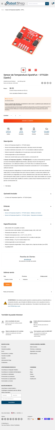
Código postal (43, 276)
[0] (52, 4)
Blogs (31, 372)
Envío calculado (13, 93)
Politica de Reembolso (8, 291)
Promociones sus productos (8, 376)
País (5, 276)
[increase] (19, 115)
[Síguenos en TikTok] (16, 419)
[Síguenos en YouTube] (13, 419)
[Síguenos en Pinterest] (11, 419)
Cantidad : (6, 115)
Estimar (8, 284)
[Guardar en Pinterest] (45, 83)
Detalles (8, 133)
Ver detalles (21, 133)
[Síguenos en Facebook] (2, 419)
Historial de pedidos (6, 349)
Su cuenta (3, 346)
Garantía (3, 358)
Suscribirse (11, 402)
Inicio (2, 9)
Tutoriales (32, 376)
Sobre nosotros (33, 346)
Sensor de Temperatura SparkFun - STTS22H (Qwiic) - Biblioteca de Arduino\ (23, 212)
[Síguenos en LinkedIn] (19, 419)
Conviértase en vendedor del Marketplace (11, 372)
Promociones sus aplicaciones (8, 378)
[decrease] (11, 115)
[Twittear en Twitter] (48, 83)
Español (19, 413)
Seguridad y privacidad (35, 351)
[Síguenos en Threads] (21, 419)
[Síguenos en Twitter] (5, 419)
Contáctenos (4, 362)
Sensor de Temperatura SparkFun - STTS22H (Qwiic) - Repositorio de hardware (23, 215)
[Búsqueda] (47, 3)
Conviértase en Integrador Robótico (9, 369)
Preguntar (34, 133)
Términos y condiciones (35, 349)
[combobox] (36, 3)
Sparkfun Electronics (9, 81)
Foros (31, 369)
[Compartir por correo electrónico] (50, 83)
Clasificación (33, 378)
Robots (31, 374)
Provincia (24, 276)
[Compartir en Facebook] (42, 83)
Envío (2, 351)
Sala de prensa (33, 353)
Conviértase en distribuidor (7, 374)
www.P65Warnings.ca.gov (14, 306)
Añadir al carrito (27, 120)
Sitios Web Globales (5, 413)
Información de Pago (6, 360)
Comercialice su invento (7, 381)
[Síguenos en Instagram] (8, 419)
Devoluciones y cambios (7, 353)
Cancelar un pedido (5, 355)
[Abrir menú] (2, 3)
